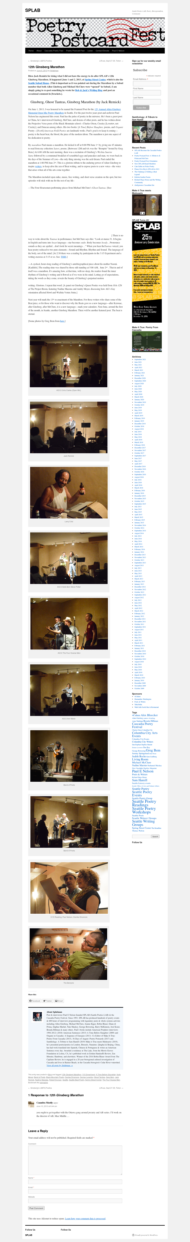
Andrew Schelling (149, 718)
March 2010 (138, 675)
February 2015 (139, 520)
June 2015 (138, 509)
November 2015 (140, 498)
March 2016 (138, 488)
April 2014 (138, 544)
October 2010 (139, 656)
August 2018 (139, 429)
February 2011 (139, 645)
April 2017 (138, 463)
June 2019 (138, 407)
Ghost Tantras (99, 1077)
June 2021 (138, 362)
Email (31, 1187)
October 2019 (139, 405)
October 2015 (139, 501)
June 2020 (138, 389)
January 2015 (139, 522)
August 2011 (139, 629)
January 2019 (139, 421)
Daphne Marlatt (146, 744)
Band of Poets (39, 1077)
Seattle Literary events (141, 783)
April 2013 (138, 576)
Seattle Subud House (38, 83)
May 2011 (138, 637)
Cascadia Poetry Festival (142, 725)
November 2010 (140, 653)
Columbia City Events (140, 739)
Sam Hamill (139, 780)
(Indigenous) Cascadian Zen (144, 185)
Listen (90, 50)
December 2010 (140, 651)
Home (31, 50)
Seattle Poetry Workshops (144, 810)
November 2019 (140, 402)
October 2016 (139, 471)
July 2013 (137, 568)
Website (31, 1196)
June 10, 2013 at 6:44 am (47, 1106)
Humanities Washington (142, 699)
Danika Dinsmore (72, 1077)
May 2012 (138, 605)
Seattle (65, 1080)
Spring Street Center (95, 79)
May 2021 (138, 364)
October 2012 (139, 592)
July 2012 (137, 600)
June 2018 (138, 434)
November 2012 (140, 589)
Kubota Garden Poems (142, 177)
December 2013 (140, 554)
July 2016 (137, 479)
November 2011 (140, 621)
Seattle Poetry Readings (144, 802)
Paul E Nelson (118, 50)
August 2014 (139, 533)
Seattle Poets (138, 815)
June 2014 (138, 538)
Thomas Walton (138, 830)
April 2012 (138, 608)
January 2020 (139, 399)
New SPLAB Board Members (145, 163)
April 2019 (138, 413)
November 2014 (140, 525)
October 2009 (139, 688)
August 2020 (139, 383)
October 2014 (139, 528)
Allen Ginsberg (137, 718)
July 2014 (137, 536)
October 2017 (139, 453)
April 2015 (138, 514)
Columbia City (147, 730)
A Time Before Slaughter (106, 1074)
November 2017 (140, 450)
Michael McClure (141, 762)
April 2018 (138, 439)
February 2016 (139, 490)
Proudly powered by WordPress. (146, 1235)
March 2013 (138, 578)
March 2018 (138, 442)
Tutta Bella (138, 704)
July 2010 (137, 664)
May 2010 (138, 669)
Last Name (138, 97)
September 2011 (140, 627)
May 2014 (138, 541)
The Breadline (156, 828)
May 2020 (138, 391)
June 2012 (138, 603)
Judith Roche (139, 756)
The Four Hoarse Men (111, 1080)
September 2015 (140, 504)
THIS (63, 256)
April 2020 (138, 394)
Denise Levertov (86, 1077)
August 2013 (139, 565)
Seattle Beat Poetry (76, 1080)
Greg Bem (110, 1077)
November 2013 (140, 557)
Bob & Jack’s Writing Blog (88, 90)
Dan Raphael (136, 744)
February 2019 (139, 418)
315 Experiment (88, 1074)
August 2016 (139, 477)
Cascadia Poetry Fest (54, 50)
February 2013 (139, 581)
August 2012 (139, 597)
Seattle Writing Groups (143, 822)
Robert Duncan (55, 1080)
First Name (138, 88)
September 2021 (140, 359)
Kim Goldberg (152, 756)
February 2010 (139, 677)
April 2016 (138, 485)
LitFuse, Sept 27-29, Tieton (111, 60)
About (39, 50)
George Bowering (138, 750)
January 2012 (139, 616)
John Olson (152, 754)
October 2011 (139, 624)
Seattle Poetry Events (142, 793)
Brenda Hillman (150, 720)
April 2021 (138, 367)
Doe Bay (146, 747)
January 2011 (139, 648)
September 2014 (140, 530)
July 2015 (137, 506)
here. (62, 320)
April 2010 (138, 672)
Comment (32, 1143)
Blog (50, 1074)
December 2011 (140, 619)
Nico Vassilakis (137, 768)
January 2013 (139, 584)
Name (31, 1177)
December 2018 (140, 423)
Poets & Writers (140, 702)
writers (38, 166)
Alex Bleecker (149, 715)
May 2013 (138, 573)
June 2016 (138, 482)
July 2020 (137, 386)
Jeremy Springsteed (140, 753)
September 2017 (140, 455)
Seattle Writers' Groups (144, 818)
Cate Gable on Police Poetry (144, 166)
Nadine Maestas (41, 1080)
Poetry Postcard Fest (75, 50)
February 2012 (139, 613)
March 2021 (138, 370)
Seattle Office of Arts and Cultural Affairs (145, 786)
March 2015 (138, 517)
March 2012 (138, 611)
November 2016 (140, 469)
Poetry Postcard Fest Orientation (145, 161)
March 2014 (138, 546)
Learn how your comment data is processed (85, 1218)
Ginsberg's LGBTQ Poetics (40, 60)
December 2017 (140, 447)
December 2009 (140, 683)
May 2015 (138, 512)
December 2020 (140, 378)
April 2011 (138, 640)
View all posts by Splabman (60, 1065)
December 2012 (140, 586)
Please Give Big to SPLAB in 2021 (146, 169)
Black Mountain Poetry (55, 1077)
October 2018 (139, 426)
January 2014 (139, 552)
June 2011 (138, 635)
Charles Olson (137, 730)
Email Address (140, 79)
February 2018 (139, 445)
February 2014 (139, 549)
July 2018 (137, 431)
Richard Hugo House (139, 777)
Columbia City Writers (142, 741)
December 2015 (140, 496)
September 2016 (140, 474)
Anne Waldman (137, 721)
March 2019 (138, 415)
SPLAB (32, 10)
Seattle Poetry (140, 789)
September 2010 (140, 659)
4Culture (137, 696)
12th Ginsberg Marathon (71, 1074)
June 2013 (138, 570)
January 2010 (139, 680)
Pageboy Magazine (150, 768)
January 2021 (139, 375)
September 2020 (140, 381)
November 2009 (140, 685)
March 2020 (138, 397)
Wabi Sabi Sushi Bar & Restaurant (146, 707)
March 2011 (138, 643)
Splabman (54, 70)
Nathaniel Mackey (155, 765)
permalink (44, 1082)
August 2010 (139, 661)
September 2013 (140, 562)
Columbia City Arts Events (144, 734)
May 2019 (138, 410)
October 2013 (139, 560)
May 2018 (138, 437)
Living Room (140, 759)
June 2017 (138, 458)
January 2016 (139, 493)
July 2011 (137, 632)
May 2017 (138, 461)
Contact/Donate (102, 50)
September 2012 (140, 595)
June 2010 (138, 667)
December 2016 (140, 466)
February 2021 (139, 373)
